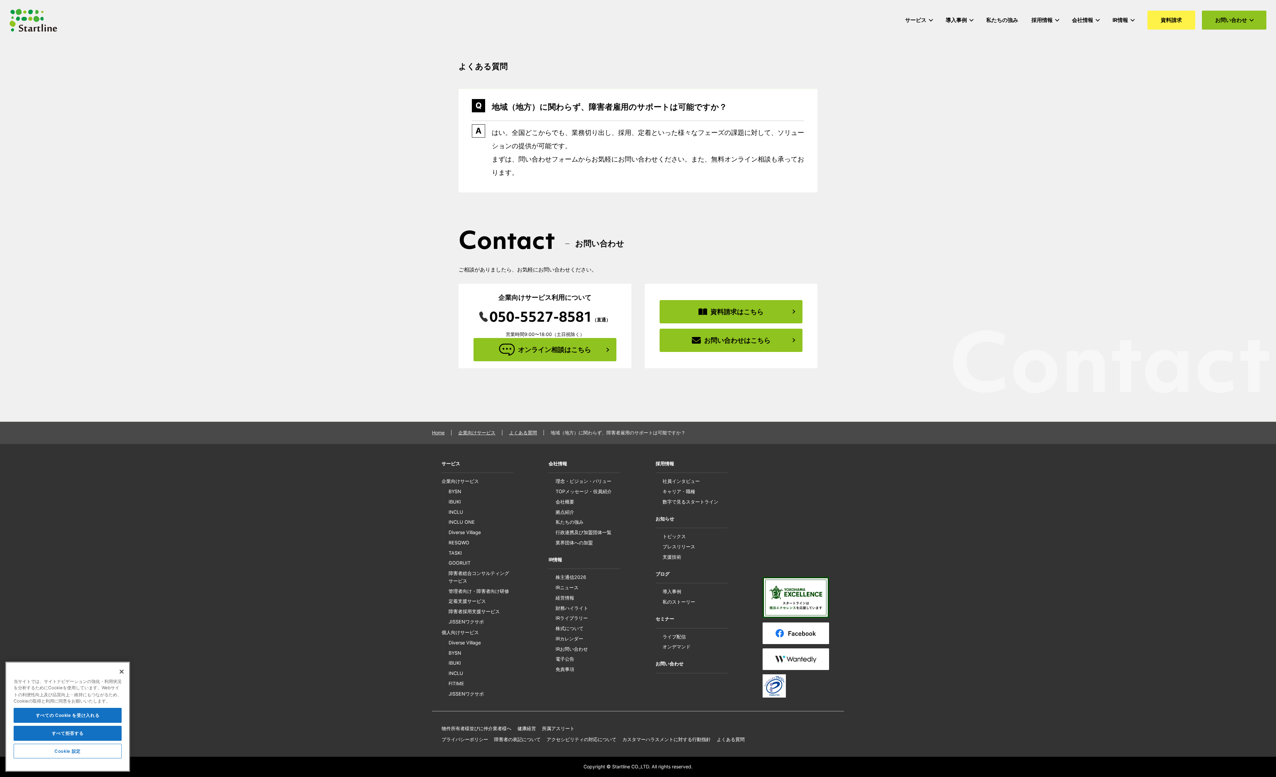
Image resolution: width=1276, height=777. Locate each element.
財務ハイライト (572, 608)
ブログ (663, 574)
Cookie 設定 (67, 751)
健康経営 (526, 728)
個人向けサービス (460, 632)
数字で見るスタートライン (690, 501)
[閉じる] (121, 671)
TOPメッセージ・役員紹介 (584, 491)
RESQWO (459, 542)
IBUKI (455, 501)
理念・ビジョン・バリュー (583, 481)
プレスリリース (679, 546)
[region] (67, 717)
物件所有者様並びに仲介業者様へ (476, 728)
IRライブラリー (572, 618)
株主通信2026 (571, 577)
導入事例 (672, 591)
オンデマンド (677, 646)
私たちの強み (570, 522)
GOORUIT (460, 563)
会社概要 (565, 501)
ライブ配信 (674, 636)
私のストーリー (679, 602)
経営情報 (565, 598)
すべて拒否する (68, 733)
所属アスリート (558, 728)
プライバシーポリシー (465, 739)
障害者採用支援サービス (474, 611)
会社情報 (558, 463)
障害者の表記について (517, 739)
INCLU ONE (462, 522)
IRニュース (567, 587)
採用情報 (665, 463)
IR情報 (555, 559)
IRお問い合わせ (572, 649)
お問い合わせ (670, 663)
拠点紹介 (565, 512)
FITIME (456, 683)
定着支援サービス (467, 601)
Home (438, 432)
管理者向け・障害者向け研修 (479, 591)
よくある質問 (523, 432)
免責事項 (565, 669)
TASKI (455, 553)
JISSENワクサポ (466, 621)
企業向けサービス (476, 432)
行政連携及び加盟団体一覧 (583, 532)
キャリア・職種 (679, 491)
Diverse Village (465, 532)
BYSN (455, 491)
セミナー (665, 618)
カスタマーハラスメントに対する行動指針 (666, 739)
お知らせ (665, 518)
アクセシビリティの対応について (581, 739)
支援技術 (672, 557)
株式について (570, 628)
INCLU (456, 512)
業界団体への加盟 (574, 542)
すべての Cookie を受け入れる (68, 715)
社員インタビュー (681, 481)
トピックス (674, 536)
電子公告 (565, 659)
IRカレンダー (569, 638)
